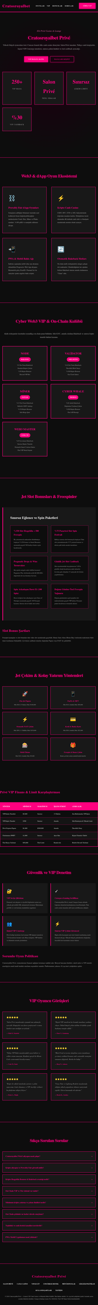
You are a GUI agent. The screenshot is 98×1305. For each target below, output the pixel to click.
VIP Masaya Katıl (36, 59)
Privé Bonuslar (68, 1284)
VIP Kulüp (35, 1284)
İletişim (59, 1290)
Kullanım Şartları (44, 1290)
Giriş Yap (87, 6)
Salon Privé (8, 1284)
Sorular (69, 6)
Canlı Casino (22, 1284)
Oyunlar (40, 6)
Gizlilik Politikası (87, 1284)
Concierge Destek (50, 1284)
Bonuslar (57, 6)
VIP (48, 6)
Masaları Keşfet (62, 59)
